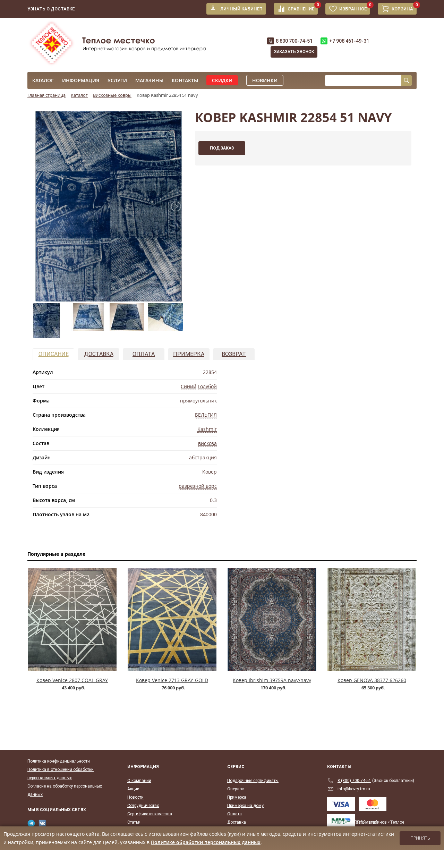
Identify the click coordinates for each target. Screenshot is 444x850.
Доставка (98, 354)
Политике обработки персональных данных (206, 842)
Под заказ (222, 148)
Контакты (185, 80)
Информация (80, 80)
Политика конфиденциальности (58, 761)
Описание (54, 354)
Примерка (188, 354)
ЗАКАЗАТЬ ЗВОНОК (294, 51)
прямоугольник (198, 400)
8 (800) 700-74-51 (354, 780)
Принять (420, 838)
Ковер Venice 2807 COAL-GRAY (72, 680)
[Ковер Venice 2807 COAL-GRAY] (72, 619)
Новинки (265, 80)
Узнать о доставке (51, 8)
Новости (135, 797)
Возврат (234, 354)
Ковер (209, 471)
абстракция (203, 457)
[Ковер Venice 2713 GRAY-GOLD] (172, 619)
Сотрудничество (143, 805)
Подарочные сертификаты (253, 780)
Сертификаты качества (149, 813)
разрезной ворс (198, 486)
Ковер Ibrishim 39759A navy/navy (272, 680)
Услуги (117, 80)
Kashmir (207, 429)
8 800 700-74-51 (294, 41)
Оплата (144, 354)
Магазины (149, 80)
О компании (139, 780)
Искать (406, 80)
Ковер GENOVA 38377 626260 (372, 680)
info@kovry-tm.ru (354, 789)
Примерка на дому (245, 805)
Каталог (43, 80)
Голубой (207, 386)
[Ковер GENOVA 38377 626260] (371, 619)
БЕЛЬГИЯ (206, 414)
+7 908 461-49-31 (349, 41)
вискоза (207, 443)
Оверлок (235, 789)
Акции (133, 789)
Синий (188, 386)
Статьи (133, 822)
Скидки (222, 80)
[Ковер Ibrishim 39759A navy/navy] (272, 619)
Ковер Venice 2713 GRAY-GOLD (172, 680)
